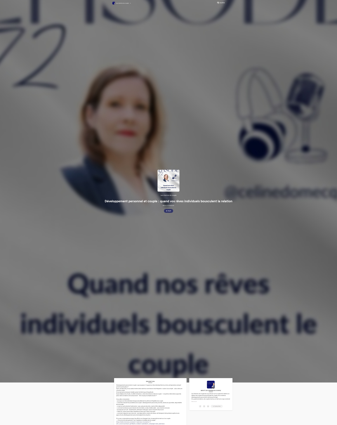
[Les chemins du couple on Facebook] (200, 406)
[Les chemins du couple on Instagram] (204, 406)
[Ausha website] (221, 3)
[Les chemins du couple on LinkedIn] (208, 406)
